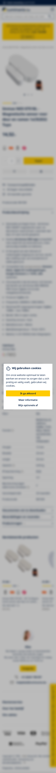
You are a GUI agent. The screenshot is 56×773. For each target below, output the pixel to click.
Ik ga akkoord (28, 393)
